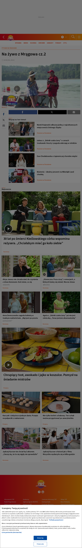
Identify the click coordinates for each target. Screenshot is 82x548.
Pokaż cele (40, 544)
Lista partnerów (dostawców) (12, 532)
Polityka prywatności (56, 520)
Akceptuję (40, 538)
